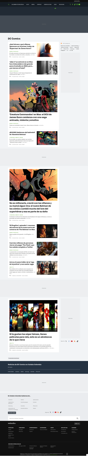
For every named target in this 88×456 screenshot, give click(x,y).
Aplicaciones (36, 399)
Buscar (77, 418)
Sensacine (31, 429)
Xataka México (11, 445)
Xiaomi (34, 408)
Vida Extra (21, 431)
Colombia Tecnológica (18, 4)
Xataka (9, 429)
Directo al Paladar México (43, 446)
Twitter (70, 4)
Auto (27, 4)
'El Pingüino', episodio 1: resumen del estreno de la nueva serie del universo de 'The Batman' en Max (22, 227)
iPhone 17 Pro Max (64, 47)
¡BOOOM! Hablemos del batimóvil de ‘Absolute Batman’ (22, 133)
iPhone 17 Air (66, 48)
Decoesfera (63, 431)
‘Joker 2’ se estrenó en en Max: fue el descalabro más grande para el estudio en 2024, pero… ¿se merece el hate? (21, 65)
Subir (76, 423)
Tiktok (75, 4)
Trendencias (63, 429)
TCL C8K (71, 50)
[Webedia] (77, 1)
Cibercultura (47, 4)
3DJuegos (21, 429)
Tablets (22, 371)
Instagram (77, 4)
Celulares (17, 371)
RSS (75, 341)
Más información (53, 454)
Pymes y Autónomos (74, 432)
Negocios (61, 4)
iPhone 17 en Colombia (65, 45)
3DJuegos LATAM (22, 445)
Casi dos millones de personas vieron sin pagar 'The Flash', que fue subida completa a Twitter (21, 245)
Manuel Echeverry (16, 275)
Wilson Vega (15, 56)
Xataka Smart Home (11, 435)
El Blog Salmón (75, 429)
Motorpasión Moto (54, 431)
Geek (55, 4)
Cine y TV (11, 267)
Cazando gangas (24, 402)
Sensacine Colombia (31, 448)
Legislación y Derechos (11, 402)
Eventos (34, 402)
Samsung (72, 48)
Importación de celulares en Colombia (13, 409)
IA (67, 50)
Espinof (30, 431)
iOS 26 (71, 47)
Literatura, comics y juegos (16, 137)
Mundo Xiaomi (11, 437)
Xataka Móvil (10, 431)
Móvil (33, 4)
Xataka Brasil (11, 447)
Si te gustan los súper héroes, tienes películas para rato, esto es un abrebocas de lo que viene (30, 336)
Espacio (39, 4)
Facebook (72, 4)
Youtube (79, 4)
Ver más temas (12, 412)
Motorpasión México (53, 446)
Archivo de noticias (14, 358)
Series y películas (13, 51)
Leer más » (32, 54)
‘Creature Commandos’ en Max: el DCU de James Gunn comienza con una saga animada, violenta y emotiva (30, 117)
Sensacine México (33, 445)
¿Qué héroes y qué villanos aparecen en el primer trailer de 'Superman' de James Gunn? (21, 46)
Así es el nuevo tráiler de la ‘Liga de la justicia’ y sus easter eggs (21, 263)
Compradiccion (64, 433)
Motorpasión (53, 429)
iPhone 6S (38, 371)
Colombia (32, 371)
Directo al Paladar (43, 429)
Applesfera (10, 433)
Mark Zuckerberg (75, 45)
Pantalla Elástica (24, 408)
